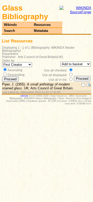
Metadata (41, 31)
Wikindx (10, 25)
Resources (42, 25)
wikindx (24, 96)
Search (9, 31)
